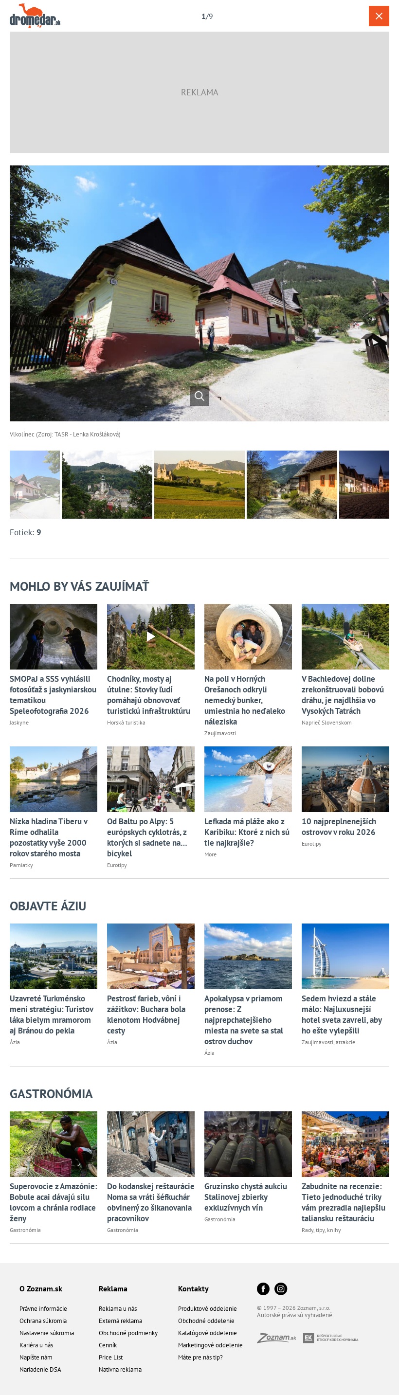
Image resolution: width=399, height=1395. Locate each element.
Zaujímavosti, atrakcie (328, 1042)
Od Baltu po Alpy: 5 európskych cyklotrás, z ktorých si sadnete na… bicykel (147, 837)
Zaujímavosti (220, 733)
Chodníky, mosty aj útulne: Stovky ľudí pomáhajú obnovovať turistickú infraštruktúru (148, 694)
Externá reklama (120, 1321)
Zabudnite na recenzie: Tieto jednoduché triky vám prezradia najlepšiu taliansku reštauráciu (343, 1202)
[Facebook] (263, 1290)
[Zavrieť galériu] (379, 16)
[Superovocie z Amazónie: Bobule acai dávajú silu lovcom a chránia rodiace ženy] (53, 1144)
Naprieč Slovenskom (327, 722)
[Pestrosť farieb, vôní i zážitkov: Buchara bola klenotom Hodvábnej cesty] (151, 956)
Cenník (108, 1345)
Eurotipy (117, 865)
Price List (111, 1357)
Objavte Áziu (48, 906)
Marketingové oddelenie (210, 1345)
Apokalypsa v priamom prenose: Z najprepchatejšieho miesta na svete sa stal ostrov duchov (243, 1020)
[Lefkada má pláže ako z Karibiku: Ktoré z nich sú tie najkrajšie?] (248, 779)
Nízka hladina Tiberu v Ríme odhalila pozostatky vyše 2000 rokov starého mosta (48, 837)
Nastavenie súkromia (46, 1333)
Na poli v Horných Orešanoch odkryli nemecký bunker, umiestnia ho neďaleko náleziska (244, 700)
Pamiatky (21, 865)
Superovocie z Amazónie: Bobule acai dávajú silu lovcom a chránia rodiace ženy (53, 1202)
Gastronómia (51, 1094)
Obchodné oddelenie (206, 1321)
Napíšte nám (36, 1357)
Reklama (113, 1288)
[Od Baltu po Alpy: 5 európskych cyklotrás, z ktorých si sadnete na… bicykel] (151, 779)
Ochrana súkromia (43, 1321)
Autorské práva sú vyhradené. (295, 1315)
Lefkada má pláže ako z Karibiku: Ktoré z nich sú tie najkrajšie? (247, 832)
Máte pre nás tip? (200, 1357)
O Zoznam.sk (40, 1288)
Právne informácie (43, 1308)
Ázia (15, 1042)
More (210, 854)
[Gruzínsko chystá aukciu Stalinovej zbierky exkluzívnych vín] (248, 1144)
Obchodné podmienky (128, 1333)
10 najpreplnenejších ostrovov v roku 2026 (339, 826)
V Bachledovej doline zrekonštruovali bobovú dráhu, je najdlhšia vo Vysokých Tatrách (343, 694)
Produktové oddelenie (207, 1308)
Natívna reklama (120, 1369)
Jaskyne (19, 722)
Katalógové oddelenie (207, 1333)
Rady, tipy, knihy (321, 1229)
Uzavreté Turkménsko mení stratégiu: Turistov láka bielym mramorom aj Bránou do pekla (51, 1014)
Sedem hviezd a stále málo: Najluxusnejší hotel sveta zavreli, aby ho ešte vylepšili (341, 1014)
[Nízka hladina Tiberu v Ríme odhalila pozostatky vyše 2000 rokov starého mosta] (53, 779)
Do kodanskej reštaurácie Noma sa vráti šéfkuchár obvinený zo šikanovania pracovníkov (151, 1202)
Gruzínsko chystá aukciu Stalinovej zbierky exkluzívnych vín (245, 1197)
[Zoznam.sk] (280, 1340)
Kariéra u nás (36, 1345)
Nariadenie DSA (40, 1369)
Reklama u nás (118, 1308)
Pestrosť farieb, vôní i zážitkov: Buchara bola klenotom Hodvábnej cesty (146, 1014)
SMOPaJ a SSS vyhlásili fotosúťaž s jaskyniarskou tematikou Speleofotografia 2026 (53, 694)
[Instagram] (280, 1290)
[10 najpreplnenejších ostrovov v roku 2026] (345, 779)
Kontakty (193, 1288)
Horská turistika (126, 722)
